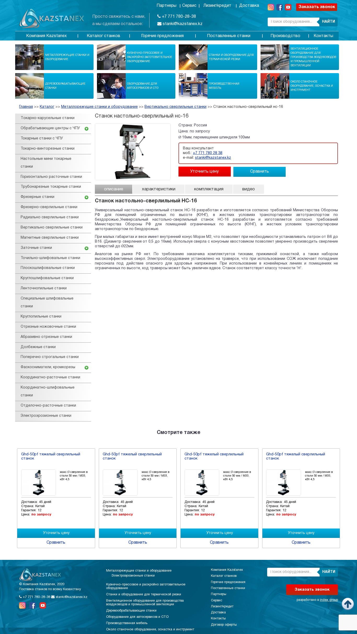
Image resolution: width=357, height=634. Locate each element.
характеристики (158, 189)
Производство (285, 36)
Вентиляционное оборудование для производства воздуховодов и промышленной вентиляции (313, 57)
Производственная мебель (224, 86)
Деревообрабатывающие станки (65, 86)
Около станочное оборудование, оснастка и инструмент (312, 85)
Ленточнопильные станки (44, 288)
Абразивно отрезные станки (46, 337)
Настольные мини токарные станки (46, 162)
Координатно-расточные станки (50, 377)
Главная (26, 107)
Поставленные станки (228, 36)
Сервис (189, 6)
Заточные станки (36, 248)
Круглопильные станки (41, 316)
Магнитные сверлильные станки (50, 237)
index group (329, 600)
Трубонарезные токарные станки (51, 187)
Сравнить (259, 171)
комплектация (208, 189)
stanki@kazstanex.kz (182, 24)
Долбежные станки (38, 347)
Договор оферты (224, 624)
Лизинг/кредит (217, 6)
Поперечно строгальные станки (50, 357)
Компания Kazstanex (46, 36)
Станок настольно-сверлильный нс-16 (248, 107)
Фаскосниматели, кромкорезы (48, 367)
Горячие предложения (162, 36)
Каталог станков (103, 36)
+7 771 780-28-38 (178, 17)
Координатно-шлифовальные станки (47, 391)
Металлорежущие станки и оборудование (67, 57)
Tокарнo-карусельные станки (47, 118)
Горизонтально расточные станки (51, 177)
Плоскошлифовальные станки (48, 268)
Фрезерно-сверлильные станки (49, 207)
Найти (328, 22)
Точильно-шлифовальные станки (50, 258)
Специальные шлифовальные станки (47, 302)
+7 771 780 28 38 (207, 153)
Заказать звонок (316, 7)
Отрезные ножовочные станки (48, 326)
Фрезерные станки (37, 197)
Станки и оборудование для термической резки (231, 57)
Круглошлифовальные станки (47, 278)
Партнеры (166, 6)
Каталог (47, 107)
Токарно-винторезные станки (47, 148)
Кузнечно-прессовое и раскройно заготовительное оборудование (149, 57)
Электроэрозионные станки (46, 416)
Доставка (249, 6)
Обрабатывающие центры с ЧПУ (50, 128)
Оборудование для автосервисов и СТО (142, 86)
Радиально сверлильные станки (50, 217)
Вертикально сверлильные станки (175, 107)
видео (248, 189)
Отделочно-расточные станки (48, 405)
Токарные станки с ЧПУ (42, 138)
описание (113, 189)
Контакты (323, 36)
